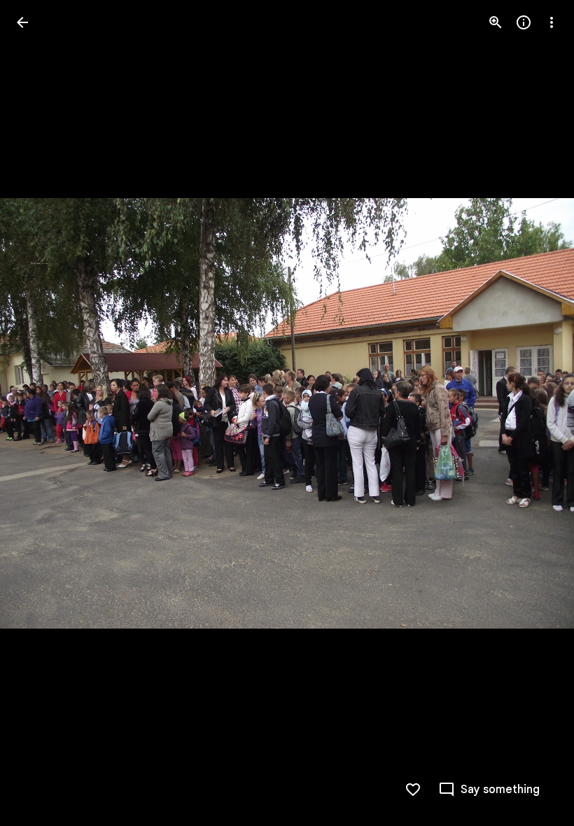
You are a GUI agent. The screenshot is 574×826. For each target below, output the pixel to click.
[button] (39, 413)
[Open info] (524, 22)
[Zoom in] (496, 22)
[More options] (552, 22)
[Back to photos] (22, 22)
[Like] (413, 789)
